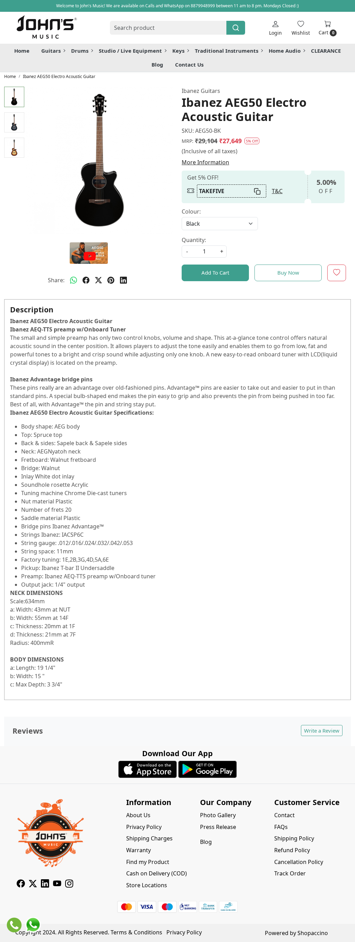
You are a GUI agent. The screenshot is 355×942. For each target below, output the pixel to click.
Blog (157, 64)
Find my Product (147, 862)
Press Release (218, 827)
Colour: (191, 211)
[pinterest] (111, 280)
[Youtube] (57, 884)
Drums (79, 50)
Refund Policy (292, 850)
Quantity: (194, 240)
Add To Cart (215, 272)
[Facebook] (20, 884)
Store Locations (146, 885)
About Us (138, 815)
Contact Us (189, 64)
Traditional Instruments (226, 50)
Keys (178, 50)
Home (21, 50)
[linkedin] (123, 280)
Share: (56, 280)
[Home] (46, 27)
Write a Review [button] (321, 730)
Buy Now (288, 272)
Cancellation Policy (298, 862)
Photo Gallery (218, 815)
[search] (235, 28)
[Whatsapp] (73, 280)
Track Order (290, 873)
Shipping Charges (149, 838)
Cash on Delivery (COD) (156, 873)
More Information (205, 162)
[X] (32, 884)
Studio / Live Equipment (130, 50)
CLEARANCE (326, 50)
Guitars (51, 50)
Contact (284, 815)
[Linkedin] (45, 884)
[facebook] (86, 280)
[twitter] (98, 280)
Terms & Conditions (136, 932)
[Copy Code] (257, 191)
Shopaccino (312, 933)
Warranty (138, 850)
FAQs (281, 827)
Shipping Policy (294, 838)
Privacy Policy (144, 827)
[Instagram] (69, 884)
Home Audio (285, 50)
